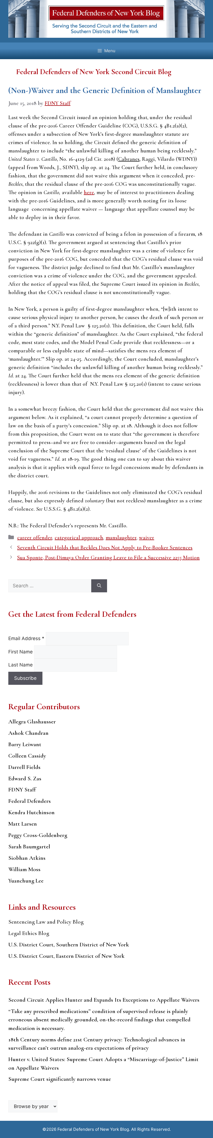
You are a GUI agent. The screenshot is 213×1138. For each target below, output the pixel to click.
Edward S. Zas (24, 778)
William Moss (24, 869)
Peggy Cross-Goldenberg (37, 835)
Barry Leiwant (24, 744)
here (89, 192)
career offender (34, 537)
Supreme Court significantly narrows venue (59, 1079)
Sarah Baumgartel (29, 846)
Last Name (21, 665)
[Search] (99, 586)
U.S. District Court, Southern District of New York (68, 944)
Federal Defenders (29, 801)
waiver (146, 537)
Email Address (26, 638)
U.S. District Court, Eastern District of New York (66, 955)
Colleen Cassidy (27, 755)
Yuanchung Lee (26, 880)
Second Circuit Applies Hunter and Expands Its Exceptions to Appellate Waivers (103, 999)
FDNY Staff (22, 789)
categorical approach (79, 537)
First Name (21, 652)
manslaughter (121, 537)
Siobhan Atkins (26, 857)
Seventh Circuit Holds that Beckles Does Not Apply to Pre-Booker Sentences (104, 547)
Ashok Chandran (28, 733)
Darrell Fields (24, 767)
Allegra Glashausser (32, 721)
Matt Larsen (22, 823)
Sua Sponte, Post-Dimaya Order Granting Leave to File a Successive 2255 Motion (108, 557)
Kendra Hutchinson (31, 812)
